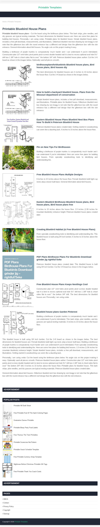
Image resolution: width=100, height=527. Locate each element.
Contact (6, 503)
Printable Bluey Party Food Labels (26, 428)
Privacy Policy (8, 506)
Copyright (6, 510)
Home (4, 22)
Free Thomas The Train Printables (26, 435)
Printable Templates (50, 7)
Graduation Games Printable (24, 420)
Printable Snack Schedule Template (26, 449)
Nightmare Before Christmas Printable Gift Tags (30, 464)
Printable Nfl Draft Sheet (22, 406)
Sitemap (6, 514)
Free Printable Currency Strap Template (28, 457)
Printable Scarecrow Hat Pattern (25, 442)
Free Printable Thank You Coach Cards (27, 471)
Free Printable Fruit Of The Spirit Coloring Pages (31, 413)
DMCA (5, 499)
